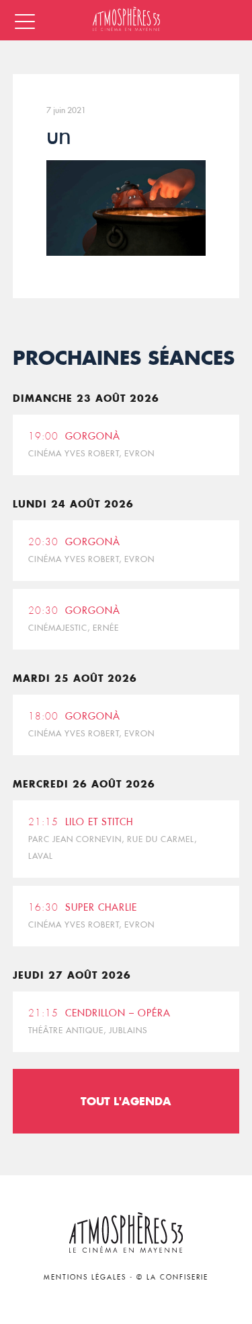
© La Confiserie (172, 1277)
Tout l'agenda (126, 1101)
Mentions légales (85, 1277)
